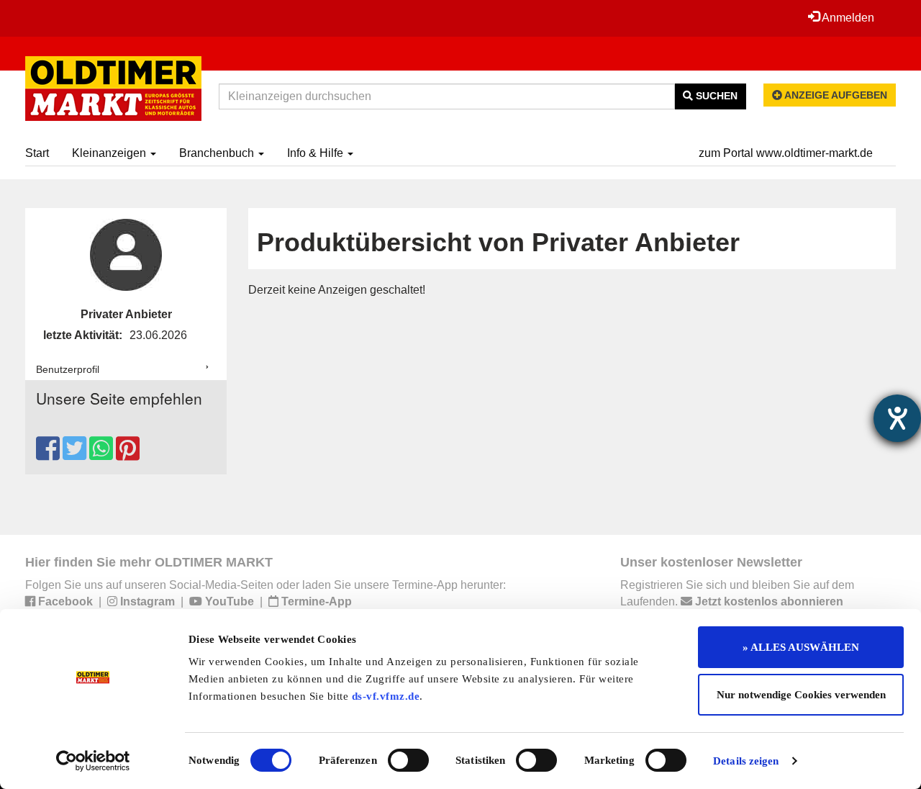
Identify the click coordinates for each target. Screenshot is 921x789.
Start (37, 153)
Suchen (715, 96)
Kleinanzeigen (110, 153)
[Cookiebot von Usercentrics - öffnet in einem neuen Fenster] (93, 761)
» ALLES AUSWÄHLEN (801, 647)
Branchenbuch (218, 153)
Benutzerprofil (67, 369)
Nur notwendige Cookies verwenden (801, 694)
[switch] (408, 760)
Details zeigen (746, 761)
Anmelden (847, 18)
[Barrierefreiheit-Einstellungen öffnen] (897, 418)
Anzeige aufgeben (834, 95)
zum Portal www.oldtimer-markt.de (786, 153)
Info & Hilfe (316, 153)
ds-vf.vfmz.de (386, 696)
